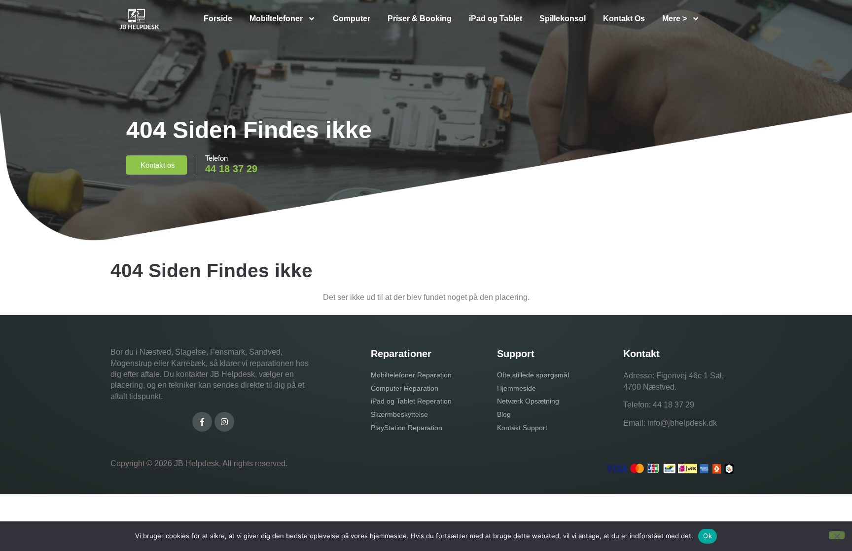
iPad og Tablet (495, 18)
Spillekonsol (562, 18)
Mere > (674, 18)
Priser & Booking (420, 18)
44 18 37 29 (673, 405)
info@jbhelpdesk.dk (682, 423)
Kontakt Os (624, 18)
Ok (707, 536)
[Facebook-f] (202, 422)
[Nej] (837, 535)
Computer (351, 18)
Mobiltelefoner (276, 18)
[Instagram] (224, 422)
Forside (218, 18)
